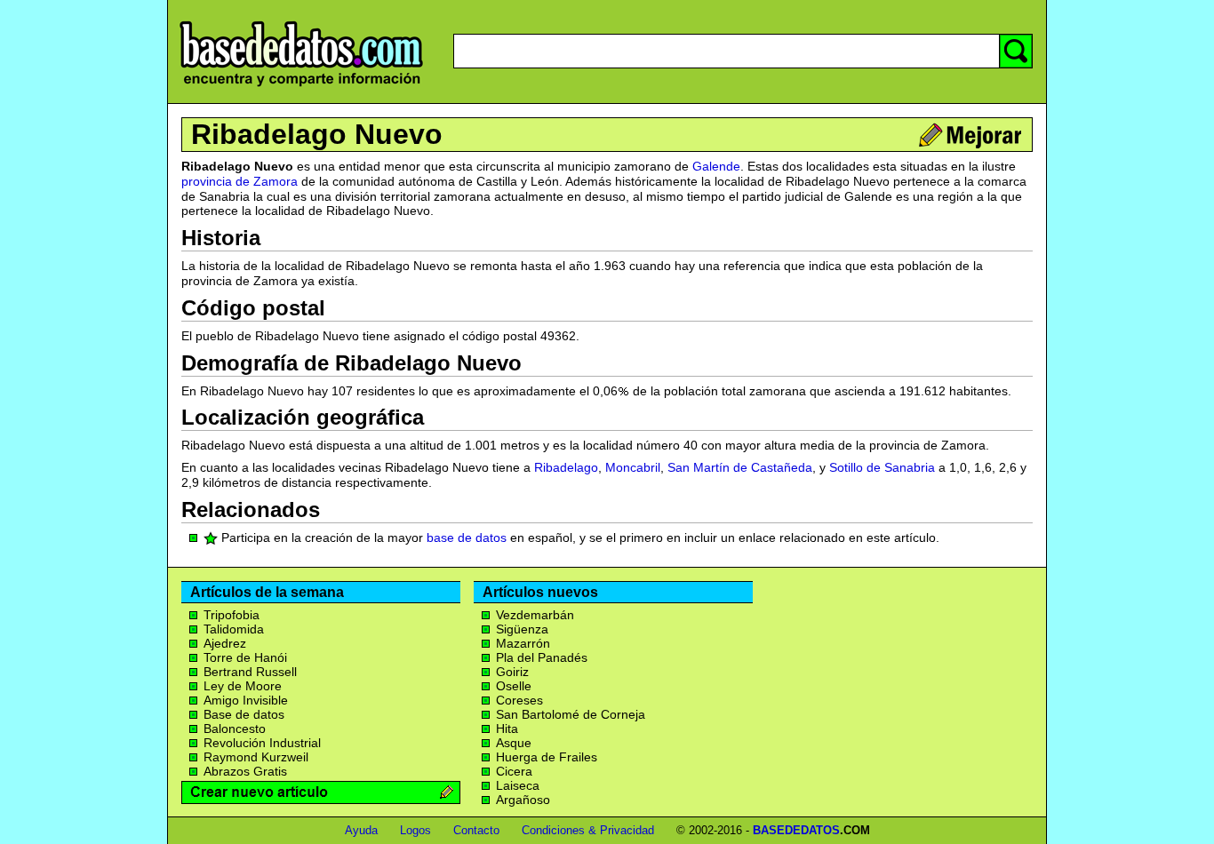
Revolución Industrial (262, 743)
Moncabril (632, 467)
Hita (507, 728)
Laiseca (517, 785)
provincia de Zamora (239, 181)
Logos (415, 830)
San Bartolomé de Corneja (570, 714)
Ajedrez (225, 643)
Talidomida (234, 629)
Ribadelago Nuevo (317, 134)
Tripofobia (232, 615)
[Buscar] (1016, 51)
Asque (513, 743)
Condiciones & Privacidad (588, 830)
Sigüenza (522, 629)
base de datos (467, 537)
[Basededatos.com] (301, 86)
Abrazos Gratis (245, 771)
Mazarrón (523, 643)
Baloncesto (235, 728)
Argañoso (523, 799)
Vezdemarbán (535, 615)
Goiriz (512, 672)
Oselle (513, 686)
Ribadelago (566, 467)
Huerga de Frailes (546, 757)
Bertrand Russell (250, 672)
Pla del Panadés (541, 657)
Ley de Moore (243, 686)
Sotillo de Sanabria (882, 467)
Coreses (519, 700)
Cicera (514, 771)
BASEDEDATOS (796, 830)
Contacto (476, 830)
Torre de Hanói (245, 657)
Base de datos (244, 714)
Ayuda (361, 830)
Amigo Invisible (246, 700)
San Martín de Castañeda (739, 467)
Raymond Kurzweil (256, 757)
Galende (716, 166)
